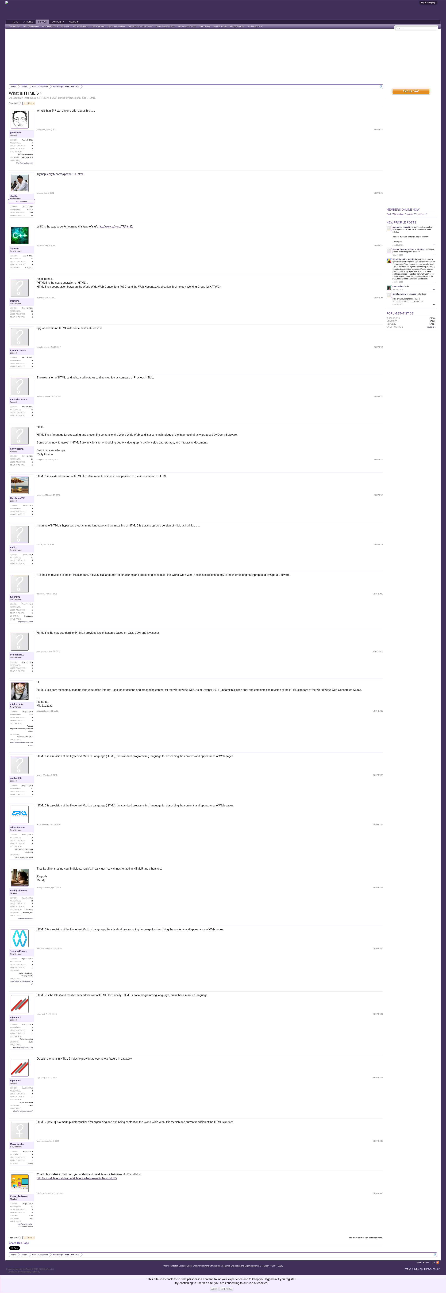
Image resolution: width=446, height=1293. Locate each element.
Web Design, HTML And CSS (40, 97)
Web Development (31, 26)
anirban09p (16, 778)
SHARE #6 (378, 396)
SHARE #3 (378, 245)
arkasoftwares (17, 827)
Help (419, 1262)
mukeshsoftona (18, 399)
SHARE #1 (378, 129)
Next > (31, 103)
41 (32, 1207)
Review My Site (220, 26)
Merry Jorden (17, 1144)
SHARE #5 (378, 347)
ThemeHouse (46, 1272)
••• (434, 245)
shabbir (14, 196)
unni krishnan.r (399, 294)
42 (32, 901)
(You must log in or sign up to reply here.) (365, 1238)
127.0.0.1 (29, 268)
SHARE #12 (378, 711)
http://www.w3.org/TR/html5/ (116, 226)
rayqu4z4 (431, 327)
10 (32, 838)
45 (32, 259)
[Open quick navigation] (381, 86)
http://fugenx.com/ (25, 622)
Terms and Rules (413, 1269)
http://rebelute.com (25, 918)
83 (32, 215)
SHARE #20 (378, 1193)
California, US (27, 913)
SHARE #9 (378, 544)
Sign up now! (411, 91)
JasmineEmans (18, 951)
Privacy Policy (432, 1269)
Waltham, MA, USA (25, 737)
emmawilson (398, 286)
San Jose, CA (27, 157)
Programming (14, 26)
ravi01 (13, 547)
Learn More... (226, 1289)
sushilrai (15, 300)
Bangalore (28, 616)
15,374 (30, 209)
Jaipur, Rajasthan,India (23, 857)
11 (32, 558)
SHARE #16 (378, 948)
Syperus (14, 248)
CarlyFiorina (16, 449)
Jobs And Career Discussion (140, 26)
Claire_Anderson (19, 1196)
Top (433, 1262)
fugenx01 (15, 597)
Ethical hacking (98, 26)
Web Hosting (204, 26)
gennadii (397, 227)
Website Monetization (187, 26)
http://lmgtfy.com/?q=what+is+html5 (62, 174)
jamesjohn (75, 97)
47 (32, 410)
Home (15, 22)
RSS (437, 1262)
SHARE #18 (378, 1077)
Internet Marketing (80, 26)
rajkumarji (15, 1017)
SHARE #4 (378, 298)
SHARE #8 (378, 495)
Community (58, 22)
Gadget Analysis (237, 26)
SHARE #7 (378, 459)
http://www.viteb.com (24, 163)
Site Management (255, 26)
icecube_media (18, 350)
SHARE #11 (378, 652)
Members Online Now (403, 209)
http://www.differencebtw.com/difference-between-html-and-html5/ (77, 1178)
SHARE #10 (378, 594)
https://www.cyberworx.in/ (23, 1047)
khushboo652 (17, 498)
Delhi (31, 1042)
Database (65, 26)
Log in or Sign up (428, 3)
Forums (42, 22)
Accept (214, 1289)
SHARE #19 (378, 1141)
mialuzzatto (16, 704)
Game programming (116, 26)
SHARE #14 (378, 824)
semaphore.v (17, 654)
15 (32, 360)
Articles (28, 22)
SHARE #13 (378, 775)
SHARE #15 (378, 887)
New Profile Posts (401, 222)
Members (73, 22)
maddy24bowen (18, 890)
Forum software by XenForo (30, 1269)
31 (32, 459)
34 (32, 311)
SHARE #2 (378, 193)
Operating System (50, 26)
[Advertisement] (223, 56)
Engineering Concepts (165, 26)
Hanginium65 (399, 259)
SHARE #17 (378, 1014)
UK (31, 1218)
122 (31, 714)
